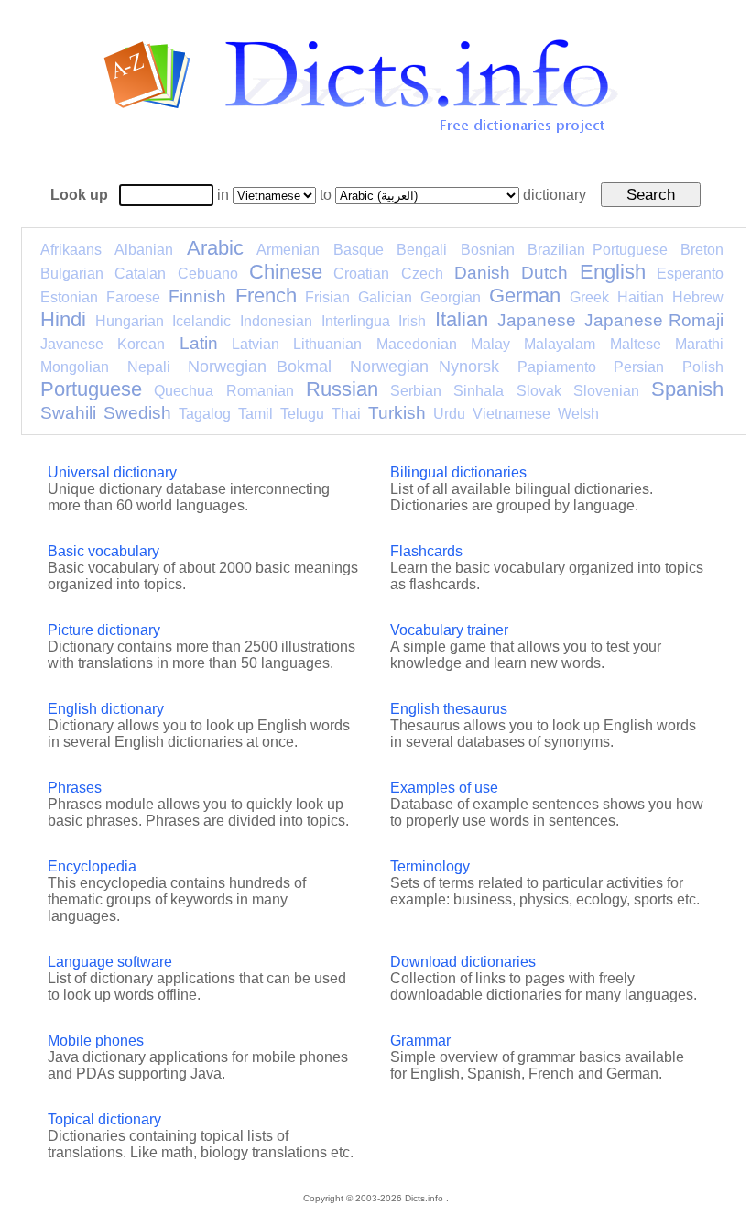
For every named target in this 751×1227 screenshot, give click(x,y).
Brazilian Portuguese (597, 249)
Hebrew (698, 297)
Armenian (288, 249)
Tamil (255, 414)
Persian (639, 367)
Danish (482, 272)
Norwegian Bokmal (260, 366)
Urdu (449, 414)
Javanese (71, 344)
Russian (342, 389)
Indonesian (276, 321)
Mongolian (74, 367)
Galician (385, 297)
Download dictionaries (463, 962)
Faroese (133, 297)
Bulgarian (71, 273)
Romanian (260, 391)
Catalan (140, 273)
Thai (346, 414)
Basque (358, 249)
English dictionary (106, 709)
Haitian (640, 297)
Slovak (539, 391)
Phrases (75, 787)
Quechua (183, 391)
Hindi (63, 319)
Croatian (361, 273)
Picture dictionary (104, 630)
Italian (461, 319)
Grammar (420, 1040)
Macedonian (416, 344)
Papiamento (556, 367)
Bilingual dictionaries (458, 472)
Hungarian (129, 321)
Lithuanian (327, 344)
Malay (490, 344)
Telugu (302, 414)
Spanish (687, 389)
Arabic (215, 247)
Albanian (143, 249)
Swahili (68, 412)
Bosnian (488, 249)
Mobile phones (96, 1040)
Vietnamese (511, 414)
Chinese (285, 271)
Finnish (197, 296)
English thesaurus (448, 709)
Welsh (578, 414)
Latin (199, 343)
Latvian (255, 344)
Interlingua (355, 321)
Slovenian (606, 391)
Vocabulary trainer (449, 630)
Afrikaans (71, 249)
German (525, 295)
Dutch (544, 272)
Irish (412, 321)
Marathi (699, 344)
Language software (110, 962)
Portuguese (91, 389)
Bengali (422, 249)
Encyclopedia (92, 866)
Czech (422, 273)
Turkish (397, 412)
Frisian (327, 297)
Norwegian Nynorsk (424, 366)
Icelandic (201, 321)
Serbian (415, 391)
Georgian (450, 297)
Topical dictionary (104, 1119)
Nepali (148, 367)
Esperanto (690, 273)
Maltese (635, 344)
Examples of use (444, 787)
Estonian (69, 297)
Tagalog (205, 414)
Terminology (430, 866)
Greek (589, 297)
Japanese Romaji (654, 320)
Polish (703, 367)
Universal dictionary (112, 472)
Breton (702, 249)
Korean (141, 344)
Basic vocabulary (103, 551)
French (266, 295)
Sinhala (478, 391)
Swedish (137, 412)
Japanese (536, 320)
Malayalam (559, 344)
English (613, 271)
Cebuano (208, 273)
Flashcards (426, 551)
